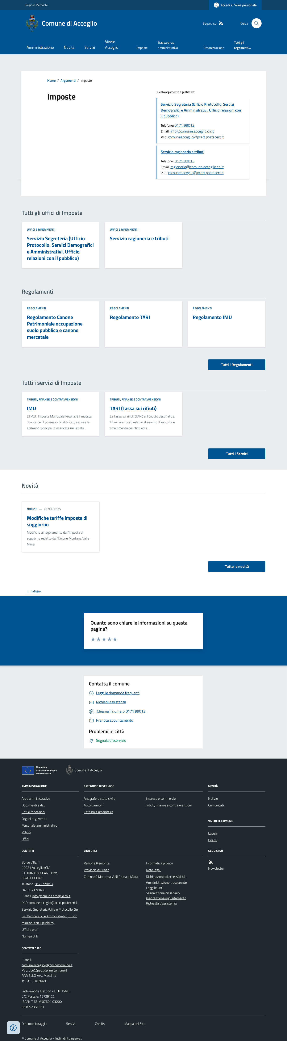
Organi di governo (34, 818)
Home (51, 80)
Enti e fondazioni (33, 811)
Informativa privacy (159, 863)
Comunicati (216, 805)
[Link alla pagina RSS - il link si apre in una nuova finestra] (221, 23)
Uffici (25, 838)
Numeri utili (30, 936)
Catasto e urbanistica (98, 811)
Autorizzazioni (93, 805)
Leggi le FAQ (154, 887)
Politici (26, 832)
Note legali (153, 869)
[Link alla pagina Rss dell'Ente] (210, 862)
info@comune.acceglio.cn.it (192, 131)
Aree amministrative (36, 798)
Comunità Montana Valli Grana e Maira (111, 876)
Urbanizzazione (214, 47)
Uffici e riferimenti (41, 229)
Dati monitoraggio (34, 1023)
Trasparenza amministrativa (168, 45)
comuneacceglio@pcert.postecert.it (196, 137)
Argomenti (68, 80)
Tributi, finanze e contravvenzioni (52, 399)
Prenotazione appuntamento (166, 898)
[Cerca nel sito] (255, 23)
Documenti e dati (33, 805)
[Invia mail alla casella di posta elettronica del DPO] (47, 965)
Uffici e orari (30, 929)
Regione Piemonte (36, 5)
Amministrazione (40, 47)
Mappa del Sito (134, 1023)
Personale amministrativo (39, 825)
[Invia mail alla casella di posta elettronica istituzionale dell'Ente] (51, 896)
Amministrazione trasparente (166, 882)
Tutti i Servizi (237, 454)
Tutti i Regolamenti (237, 365)
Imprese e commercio (161, 798)
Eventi (212, 840)
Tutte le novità (237, 566)
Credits (100, 1023)
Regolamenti (36, 308)
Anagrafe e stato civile (99, 798)
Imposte (142, 47)
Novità (69, 47)
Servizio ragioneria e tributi (182, 152)
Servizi (89, 47)
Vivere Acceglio (111, 44)
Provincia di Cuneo (96, 869)
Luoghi (212, 833)
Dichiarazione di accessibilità (165, 876)
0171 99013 (184, 125)
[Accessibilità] (13, 1027)
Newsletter (216, 868)
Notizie (32, 509)
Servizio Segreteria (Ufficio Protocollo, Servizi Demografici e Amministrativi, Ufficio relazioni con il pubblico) (201, 110)
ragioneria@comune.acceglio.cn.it (197, 167)
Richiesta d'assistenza (161, 903)
